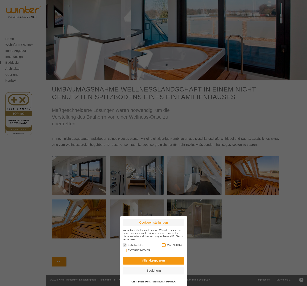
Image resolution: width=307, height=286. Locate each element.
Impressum (171, 282)
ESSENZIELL (135, 244)
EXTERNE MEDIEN (139, 250)
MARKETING (174, 244)
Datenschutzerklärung (155, 282)
